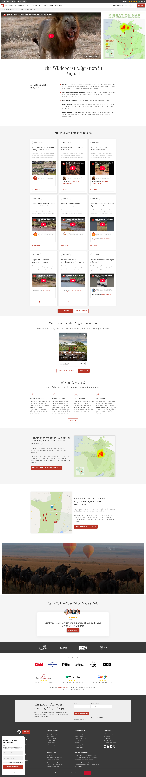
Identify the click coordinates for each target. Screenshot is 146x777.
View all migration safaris (66, 370)
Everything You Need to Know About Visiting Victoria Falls (87, 765)
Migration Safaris (79, 745)
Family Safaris (78, 733)
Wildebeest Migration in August (26, 9)
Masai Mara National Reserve (54, 757)
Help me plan (84, 370)
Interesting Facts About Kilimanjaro (84, 762)
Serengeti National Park (53, 762)
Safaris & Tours (23, 5)
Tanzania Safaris (51, 740)
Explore (81, 363)
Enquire (140, 5)
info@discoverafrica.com (110, 742)
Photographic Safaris (80, 738)
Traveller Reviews (108, 740)
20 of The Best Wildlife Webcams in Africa (86, 757)
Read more (35, 189)
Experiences (48, 5)
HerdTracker (107, 738)
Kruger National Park (52, 755)
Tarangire (73, 357)
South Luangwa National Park (55, 764)
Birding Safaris (79, 747)
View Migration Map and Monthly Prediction (46, 467)
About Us (58, 5)
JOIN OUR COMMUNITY (81, 713)
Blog (105, 733)
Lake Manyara (79, 357)
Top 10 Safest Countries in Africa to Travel (85, 755)
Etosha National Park (52, 761)
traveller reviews (62, 687)
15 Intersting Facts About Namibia (84, 759)
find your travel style (120, 5)
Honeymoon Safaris (80, 735)
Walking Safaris (79, 736)
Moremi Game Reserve (53, 759)
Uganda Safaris (51, 744)
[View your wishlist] (130, 5)
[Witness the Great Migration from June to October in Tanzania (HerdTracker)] (73, 347)
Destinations (36, 5)
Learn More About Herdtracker (86, 526)
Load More (65, 311)
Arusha (69, 357)
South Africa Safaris (52, 735)
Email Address (95, 703)
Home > (3, 9)
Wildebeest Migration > (11, 9)
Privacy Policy (95, 718)
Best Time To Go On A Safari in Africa (84, 761)
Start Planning (73, 630)
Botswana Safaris (51, 733)
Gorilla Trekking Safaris (81, 744)
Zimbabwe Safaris (51, 738)
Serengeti (65, 358)
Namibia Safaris (51, 745)
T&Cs (101, 718)
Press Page (107, 736)
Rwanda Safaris (51, 742)
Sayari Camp (46, 290)
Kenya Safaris (50, 736)
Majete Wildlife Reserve (53, 766)
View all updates (81, 311)
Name (76, 703)
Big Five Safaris (79, 740)
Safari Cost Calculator (109, 735)
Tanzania (65, 357)
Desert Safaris (78, 742)
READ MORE (73, 420)
